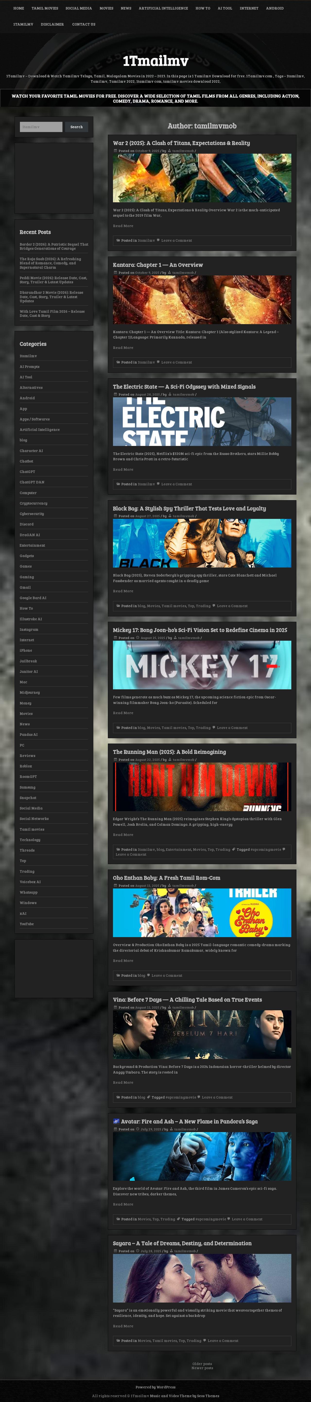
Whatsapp (28, 892)
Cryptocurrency (33, 503)
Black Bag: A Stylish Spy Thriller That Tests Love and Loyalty (189, 508)
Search (76, 126)
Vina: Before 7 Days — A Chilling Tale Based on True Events (187, 999)
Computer (28, 492)
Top (191, 605)
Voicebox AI (30, 881)
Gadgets (27, 555)
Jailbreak (28, 660)
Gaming (27, 576)
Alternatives (31, 387)
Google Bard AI (33, 597)
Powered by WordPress (155, 1386)
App (23, 408)
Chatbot (26, 461)
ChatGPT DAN (32, 481)
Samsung (27, 787)
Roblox (26, 765)
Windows (28, 902)
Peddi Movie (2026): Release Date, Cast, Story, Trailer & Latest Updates (53, 279)
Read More (123, 225)
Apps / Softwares (35, 419)
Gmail (25, 587)
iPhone (26, 650)
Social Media (79, 8)
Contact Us (83, 24)
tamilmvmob (183, 150)
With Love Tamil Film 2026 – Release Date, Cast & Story (52, 313)
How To (203, 8)
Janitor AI (29, 671)
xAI (23, 913)
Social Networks (34, 818)
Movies (106, 8)
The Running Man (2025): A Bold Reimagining (169, 751)
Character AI (31, 450)
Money (25, 703)
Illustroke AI (31, 618)
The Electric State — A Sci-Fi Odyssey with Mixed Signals (184, 386)
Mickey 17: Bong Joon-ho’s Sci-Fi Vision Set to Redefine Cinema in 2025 (200, 629)
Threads (27, 850)
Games (26, 566)
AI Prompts (29, 366)
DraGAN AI (30, 534)
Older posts (202, 1363)
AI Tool (225, 8)
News (126, 8)
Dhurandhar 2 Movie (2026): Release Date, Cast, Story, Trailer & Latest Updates (51, 296)
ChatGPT (27, 471)
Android (275, 8)
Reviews (27, 755)
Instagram (29, 629)
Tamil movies (45, 8)
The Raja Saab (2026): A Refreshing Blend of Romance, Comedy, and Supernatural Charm (50, 263)
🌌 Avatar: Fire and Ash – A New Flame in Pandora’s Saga (185, 1121)
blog (141, 605)
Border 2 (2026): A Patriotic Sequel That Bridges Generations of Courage (54, 246)
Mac (23, 681)
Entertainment (178, 849)
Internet (249, 8)
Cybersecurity (32, 513)
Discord (27, 524)
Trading (203, 605)
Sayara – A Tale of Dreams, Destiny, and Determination (182, 1243)
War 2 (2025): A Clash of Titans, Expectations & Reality (181, 142)
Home (18, 8)
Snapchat (28, 797)
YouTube (27, 923)
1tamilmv (23, 24)
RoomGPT (28, 776)
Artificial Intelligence (163, 8)
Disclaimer (53, 24)
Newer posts (202, 1367)
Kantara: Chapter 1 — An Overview (158, 264)
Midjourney (30, 692)
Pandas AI (29, 734)
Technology (30, 839)
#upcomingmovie (266, 849)
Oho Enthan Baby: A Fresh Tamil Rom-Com (166, 877)
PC (22, 745)
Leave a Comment (176, 240)
